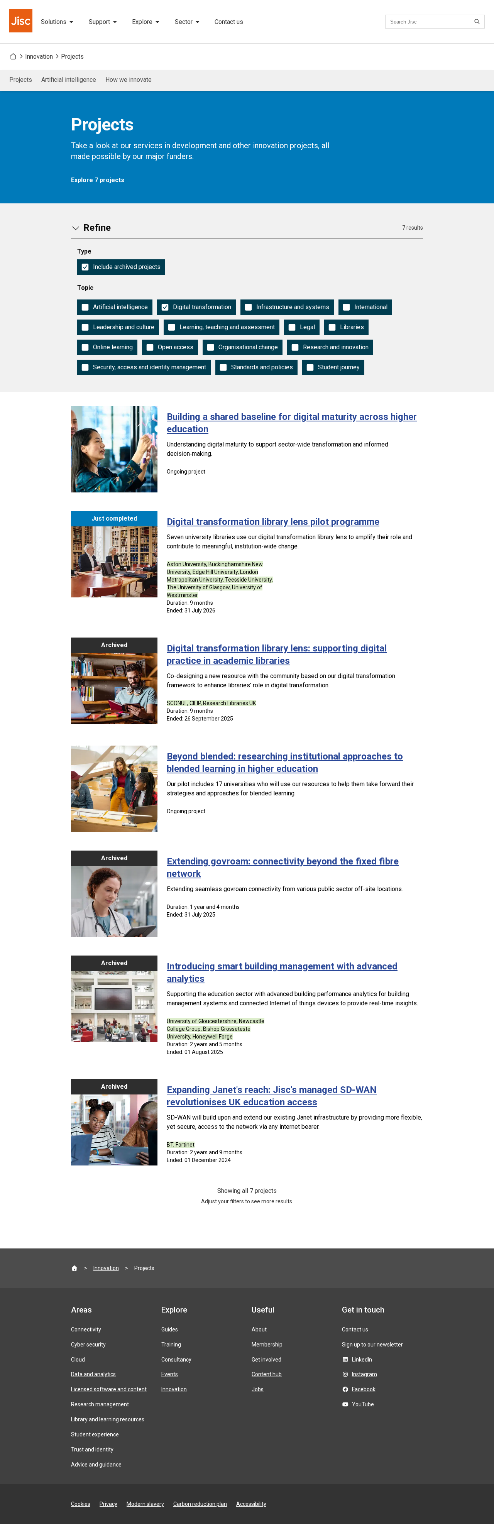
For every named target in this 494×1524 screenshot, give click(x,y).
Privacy (108, 1504)
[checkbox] (121, 267)
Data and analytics (93, 1374)
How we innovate (128, 79)
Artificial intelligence (68, 79)
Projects (72, 56)
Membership (267, 1344)
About (259, 1329)
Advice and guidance (96, 1464)
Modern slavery (145, 1504)
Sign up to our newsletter (372, 1344)
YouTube (363, 1404)
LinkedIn (362, 1360)
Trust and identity (92, 1449)
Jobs (258, 1389)
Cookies (80, 1504)
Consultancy (176, 1360)
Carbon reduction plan (200, 1504)
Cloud (78, 1360)
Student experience (95, 1434)
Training (171, 1344)
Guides (169, 1329)
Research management (100, 1404)
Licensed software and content (109, 1389)
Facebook (364, 1389)
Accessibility (251, 1504)
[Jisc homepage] (21, 21)
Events (169, 1374)
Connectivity (86, 1329)
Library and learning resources (107, 1419)
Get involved (266, 1360)
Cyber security (88, 1344)
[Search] (478, 21)
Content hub (267, 1374)
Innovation (39, 56)
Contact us (229, 21)
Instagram (364, 1374)
